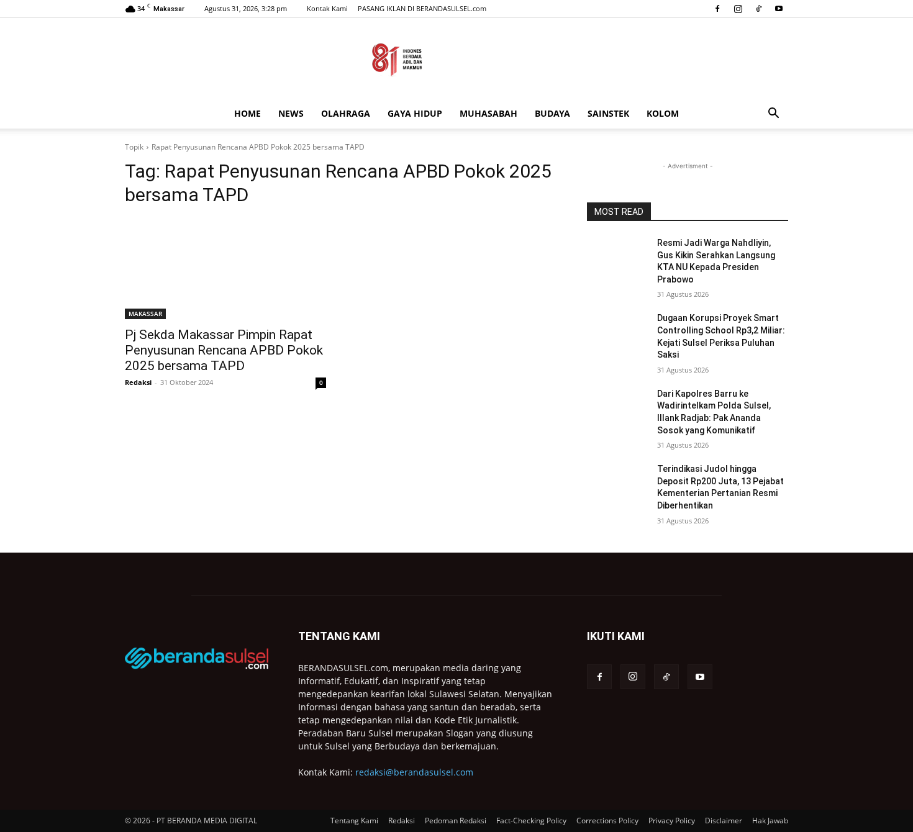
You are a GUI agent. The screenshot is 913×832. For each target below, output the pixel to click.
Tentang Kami (354, 820)
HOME (247, 113)
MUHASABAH (488, 113)
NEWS (291, 113)
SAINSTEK (608, 113)
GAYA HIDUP (415, 113)
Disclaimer (723, 820)
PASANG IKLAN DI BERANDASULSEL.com (422, 8)
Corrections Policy (607, 820)
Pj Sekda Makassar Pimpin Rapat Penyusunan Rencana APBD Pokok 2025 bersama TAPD (224, 350)
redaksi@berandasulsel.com (414, 772)
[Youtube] (779, 8)
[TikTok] (758, 8)
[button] (773, 114)
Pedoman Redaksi (455, 820)
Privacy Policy (671, 820)
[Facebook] (717, 8)
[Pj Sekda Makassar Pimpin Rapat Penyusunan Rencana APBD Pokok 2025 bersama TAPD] (225, 269)
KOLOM (663, 113)
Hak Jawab (770, 820)
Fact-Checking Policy (531, 820)
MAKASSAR (145, 313)
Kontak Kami (327, 8)
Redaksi (138, 382)
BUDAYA (552, 113)
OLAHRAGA (345, 113)
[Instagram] (738, 8)
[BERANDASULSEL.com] (456, 59)
